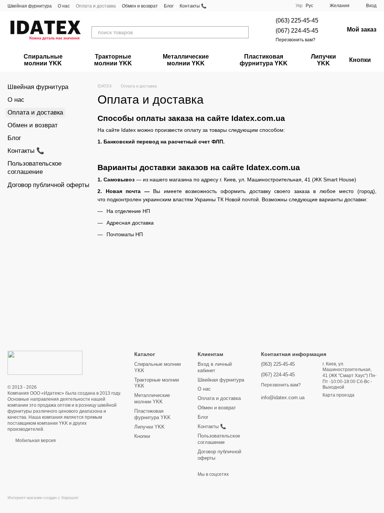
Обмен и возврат (140, 6)
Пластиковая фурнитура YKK (264, 59)
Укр (299, 5)
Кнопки (360, 60)
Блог (169, 6)
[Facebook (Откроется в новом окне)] (257, 6)
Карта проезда (338, 395)
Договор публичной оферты (48, 185)
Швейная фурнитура (30, 6)
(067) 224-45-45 (297, 30)
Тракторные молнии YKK (113, 59)
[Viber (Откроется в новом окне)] (283, 6)
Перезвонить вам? (295, 39)
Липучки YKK (323, 59)
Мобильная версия (35, 440)
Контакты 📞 (193, 6)
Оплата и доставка (96, 6)
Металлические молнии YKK (186, 59)
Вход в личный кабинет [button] (215, 367)
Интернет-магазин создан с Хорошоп (43, 497)
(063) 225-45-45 (297, 20)
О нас (64, 6)
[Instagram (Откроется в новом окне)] (265, 6)
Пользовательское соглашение (219, 439)
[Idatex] (45, 362)
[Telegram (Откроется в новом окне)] (275, 6)
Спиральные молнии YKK (43, 59)
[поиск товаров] (243, 32)
